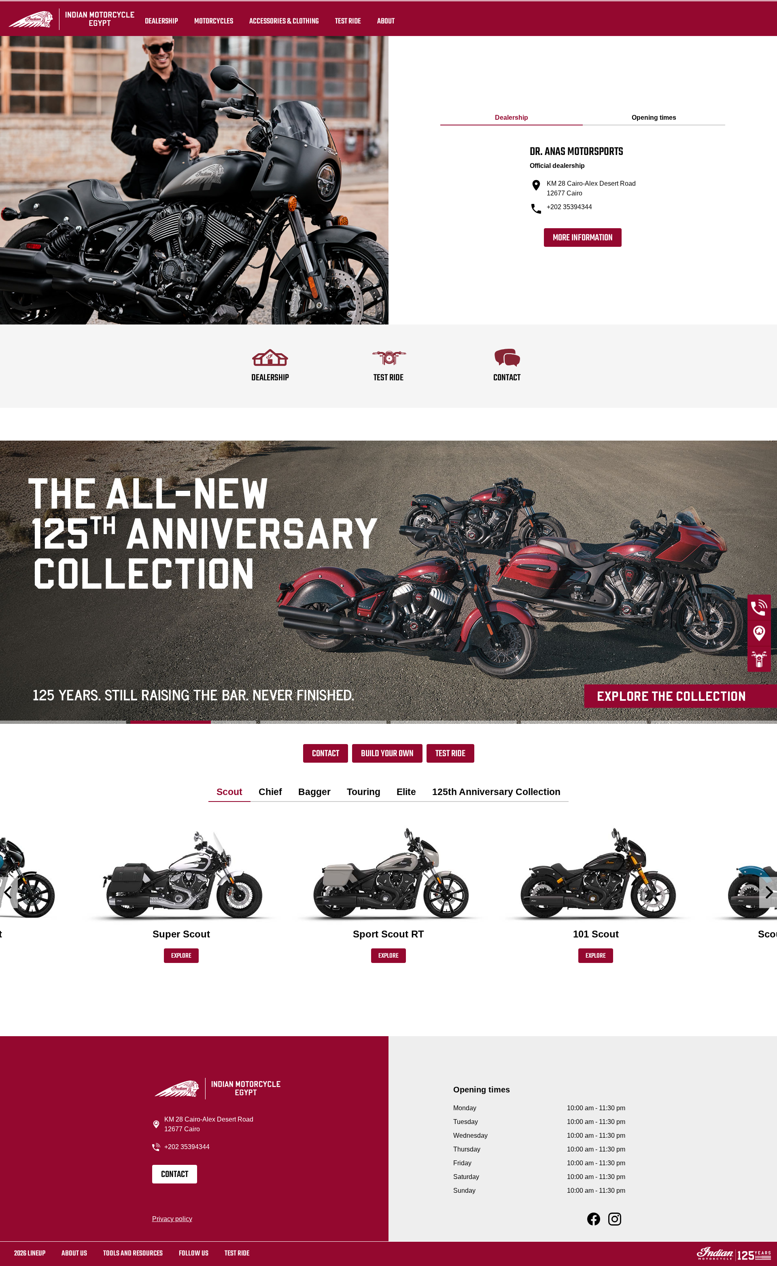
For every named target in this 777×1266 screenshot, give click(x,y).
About (386, 21)
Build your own (387, 754)
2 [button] (193, 722)
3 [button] (323, 722)
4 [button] (454, 722)
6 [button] (714, 722)
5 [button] (584, 722)
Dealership (161, 21)
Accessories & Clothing (284, 21)
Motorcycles (213, 21)
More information (583, 238)
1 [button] (63, 722)
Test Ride (450, 754)
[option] (388, 582)
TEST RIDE (348, 21)
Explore (181, 956)
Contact (325, 754)
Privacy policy (172, 1218)
